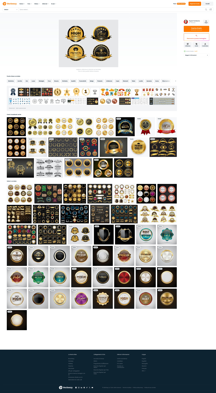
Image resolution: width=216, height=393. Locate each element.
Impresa (70, 366)
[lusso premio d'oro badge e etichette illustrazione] (146, 193)
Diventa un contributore (120, 366)
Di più (53, 4)
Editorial (44, 4)
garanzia (149, 81)
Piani (174, 3)
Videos (36, 4)
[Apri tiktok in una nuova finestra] (87, 387)
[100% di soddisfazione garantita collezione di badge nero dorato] (123, 168)
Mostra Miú (162, 101)
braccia (56, 81)
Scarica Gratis (196, 29)
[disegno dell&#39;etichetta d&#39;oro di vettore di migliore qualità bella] (103, 168)
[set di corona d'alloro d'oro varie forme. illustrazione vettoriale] (62, 147)
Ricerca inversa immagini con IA (76, 374)
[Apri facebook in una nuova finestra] (76, 387)
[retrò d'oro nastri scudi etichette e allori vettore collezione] (124, 193)
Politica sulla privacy (138, 387)
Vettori (21, 4)
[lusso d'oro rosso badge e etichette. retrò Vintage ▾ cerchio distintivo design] (124, 256)
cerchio (20, 81)
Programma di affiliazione (101, 363)
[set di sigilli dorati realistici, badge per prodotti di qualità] (37, 147)
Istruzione (71, 368)
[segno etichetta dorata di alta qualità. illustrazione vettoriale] (166, 126)
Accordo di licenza (99, 358)
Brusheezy (71, 358)
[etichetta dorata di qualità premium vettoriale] (113, 147)
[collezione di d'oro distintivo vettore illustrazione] (21, 234)
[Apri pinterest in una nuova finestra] (84, 387)
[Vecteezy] (10, 3)
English (144, 358)
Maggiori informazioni (191, 55)
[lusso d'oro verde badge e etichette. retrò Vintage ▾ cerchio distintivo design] (146, 234)
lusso (33, 81)
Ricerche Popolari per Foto (101, 370)
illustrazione (166, 81)
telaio (133, 81)
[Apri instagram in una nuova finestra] (78, 387)
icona (157, 81)
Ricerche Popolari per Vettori (100, 366)
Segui (206, 22)
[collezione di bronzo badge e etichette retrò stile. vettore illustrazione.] (167, 193)
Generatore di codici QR (75, 379)
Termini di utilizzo (127, 387)
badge (92, 81)
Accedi (207, 3)
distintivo (11, 81)
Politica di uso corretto (150, 387)
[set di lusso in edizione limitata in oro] (20, 168)
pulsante (99, 81)
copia (117, 81)
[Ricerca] (206, 9)
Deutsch (144, 366)
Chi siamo (120, 363)
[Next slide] (174, 81)
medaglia (41, 81)
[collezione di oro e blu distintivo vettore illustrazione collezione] (74, 214)
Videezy (70, 363)
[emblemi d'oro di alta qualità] (84, 126)
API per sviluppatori (74, 371)
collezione (109, 81)
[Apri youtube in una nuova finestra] (92, 387)
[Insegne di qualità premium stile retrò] (49, 168)
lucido (141, 81)
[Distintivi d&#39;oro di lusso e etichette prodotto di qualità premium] (16, 126)
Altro (143, 370)
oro (27, 81)
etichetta (64, 81)
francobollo (82, 81)
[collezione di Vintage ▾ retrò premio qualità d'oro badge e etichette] (99, 193)
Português (145, 363)
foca (49, 81)
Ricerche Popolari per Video (100, 373)
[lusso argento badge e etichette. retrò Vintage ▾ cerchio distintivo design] (103, 256)
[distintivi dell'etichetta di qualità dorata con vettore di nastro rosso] (88, 147)
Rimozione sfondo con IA (75, 377)
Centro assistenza (122, 358)
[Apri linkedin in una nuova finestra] (81, 387)
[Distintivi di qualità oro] (78, 168)
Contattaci (120, 361)
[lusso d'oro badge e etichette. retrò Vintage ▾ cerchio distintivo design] (17, 256)
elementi (125, 81)
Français (144, 368)
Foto (28, 4)
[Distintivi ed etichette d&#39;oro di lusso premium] (74, 193)
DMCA (95, 361)
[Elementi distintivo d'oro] (163, 147)
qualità (73, 81)
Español (144, 361)
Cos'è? (195, 51)
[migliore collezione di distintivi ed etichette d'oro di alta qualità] (80, 234)
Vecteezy (70, 361)
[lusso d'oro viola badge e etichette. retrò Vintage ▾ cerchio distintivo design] (81, 299)
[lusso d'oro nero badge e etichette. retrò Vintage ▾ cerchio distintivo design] (60, 256)
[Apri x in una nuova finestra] (89, 387)
